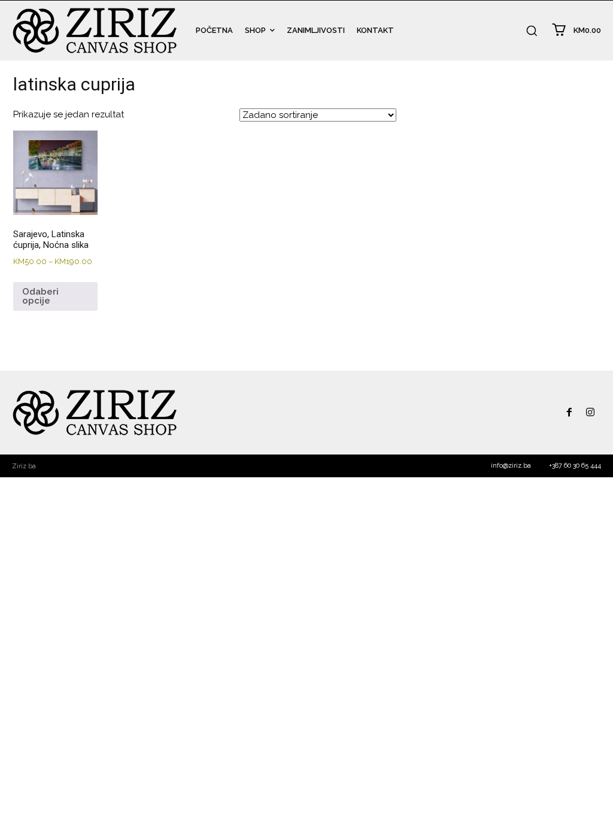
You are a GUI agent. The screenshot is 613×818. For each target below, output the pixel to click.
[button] (531, 30)
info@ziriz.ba (511, 465)
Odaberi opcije (40, 296)
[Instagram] (590, 412)
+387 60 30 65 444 (575, 465)
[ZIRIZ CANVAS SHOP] (95, 30)
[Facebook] (569, 412)
